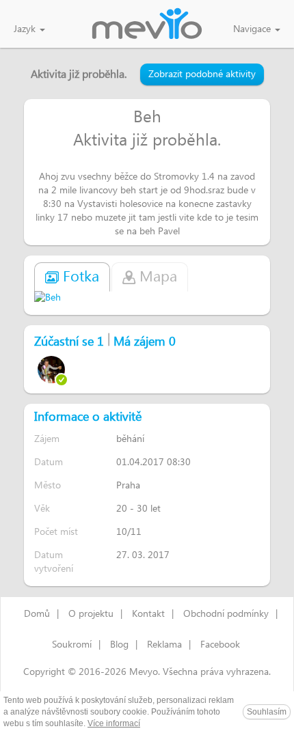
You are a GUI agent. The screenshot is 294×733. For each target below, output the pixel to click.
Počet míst (56, 532)
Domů (37, 614)
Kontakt (148, 614)
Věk (42, 508)
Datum (48, 462)
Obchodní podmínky (226, 614)
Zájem (46, 439)
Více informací (114, 723)
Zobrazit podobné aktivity (202, 74)
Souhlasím (266, 712)
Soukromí (72, 644)
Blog (119, 644)
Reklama (164, 644)
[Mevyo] (147, 24)
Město (47, 485)
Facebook (220, 644)
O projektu (90, 614)
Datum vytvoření (53, 562)
